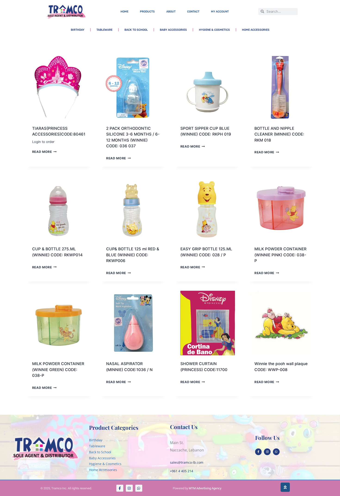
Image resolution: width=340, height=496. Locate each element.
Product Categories (113, 427)
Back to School (136, 29)
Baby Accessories (173, 29)
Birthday (77, 29)
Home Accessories (255, 29)
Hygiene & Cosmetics (214, 29)
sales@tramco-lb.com (186, 462)
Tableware (104, 29)
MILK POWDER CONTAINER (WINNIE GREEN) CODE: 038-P (58, 369)
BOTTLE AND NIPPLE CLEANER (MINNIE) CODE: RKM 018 (279, 134)
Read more (42, 152)
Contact (193, 11)
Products (147, 11)
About (171, 11)
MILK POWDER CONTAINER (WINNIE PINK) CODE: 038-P (280, 255)
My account (220, 11)
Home (124, 11)
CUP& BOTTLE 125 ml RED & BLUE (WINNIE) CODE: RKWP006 (132, 255)
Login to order (43, 142)
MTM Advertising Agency (205, 488)
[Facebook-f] (258, 451)
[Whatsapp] (276, 451)
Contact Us (184, 426)
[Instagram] (267, 451)
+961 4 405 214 (181, 471)
